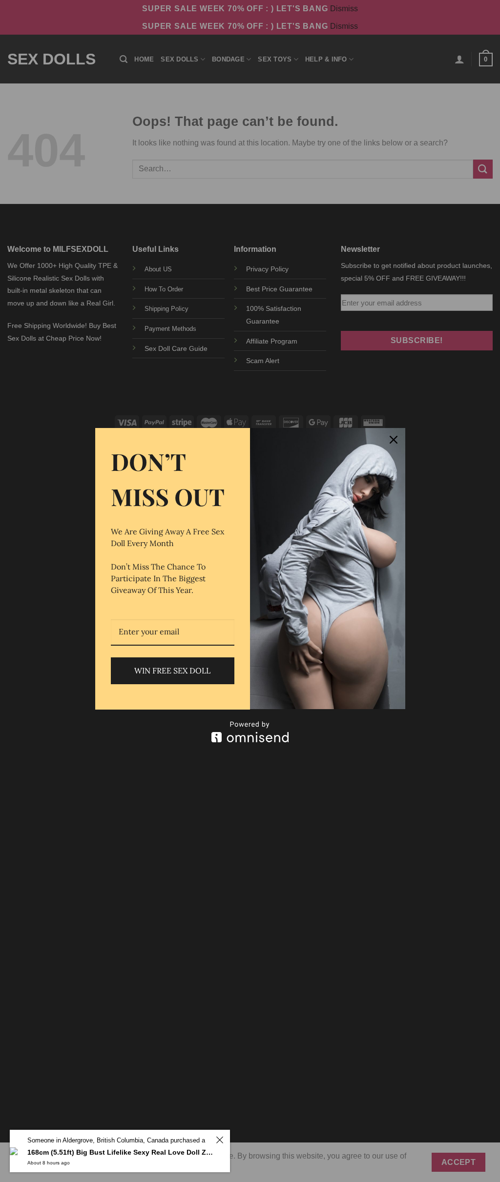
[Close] (393, 439)
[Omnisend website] (250, 732)
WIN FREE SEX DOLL (172, 670)
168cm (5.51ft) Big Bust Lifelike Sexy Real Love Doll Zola (120, 1152)
